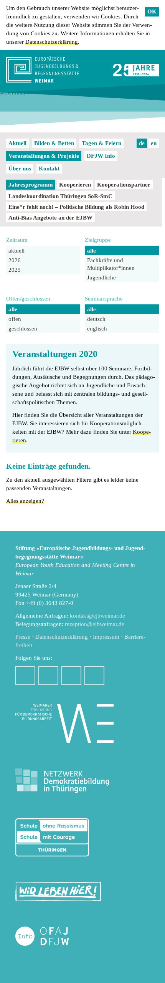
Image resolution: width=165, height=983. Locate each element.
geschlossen (22, 328)
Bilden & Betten (54, 143)
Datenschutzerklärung (51, 42)
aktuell (16, 251)
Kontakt (49, 168)
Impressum (106, 637)
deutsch (96, 319)
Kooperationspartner (123, 185)
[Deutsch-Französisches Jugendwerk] (50, 936)
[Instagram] (48, 675)
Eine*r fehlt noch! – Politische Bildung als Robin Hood (76, 207)
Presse (22, 637)
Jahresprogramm (30, 185)
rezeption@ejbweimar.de (94, 624)
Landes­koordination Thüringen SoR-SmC (60, 196)
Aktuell (17, 143)
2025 (14, 270)
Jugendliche (101, 277)
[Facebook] (25, 675)
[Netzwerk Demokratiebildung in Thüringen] (62, 781)
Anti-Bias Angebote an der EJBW (50, 218)
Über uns (19, 168)
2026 (14, 260)
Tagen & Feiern (101, 143)
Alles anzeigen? (25, 501)
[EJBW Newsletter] (94, 675)
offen (14, 319)
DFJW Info (101, 156)
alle (91, 251)
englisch (97, 328)
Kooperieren (75, 185)
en (154, 143)
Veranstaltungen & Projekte (43, 156)
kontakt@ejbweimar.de (97, 616)
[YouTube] (71, 675)
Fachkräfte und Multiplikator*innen (111, 264)
